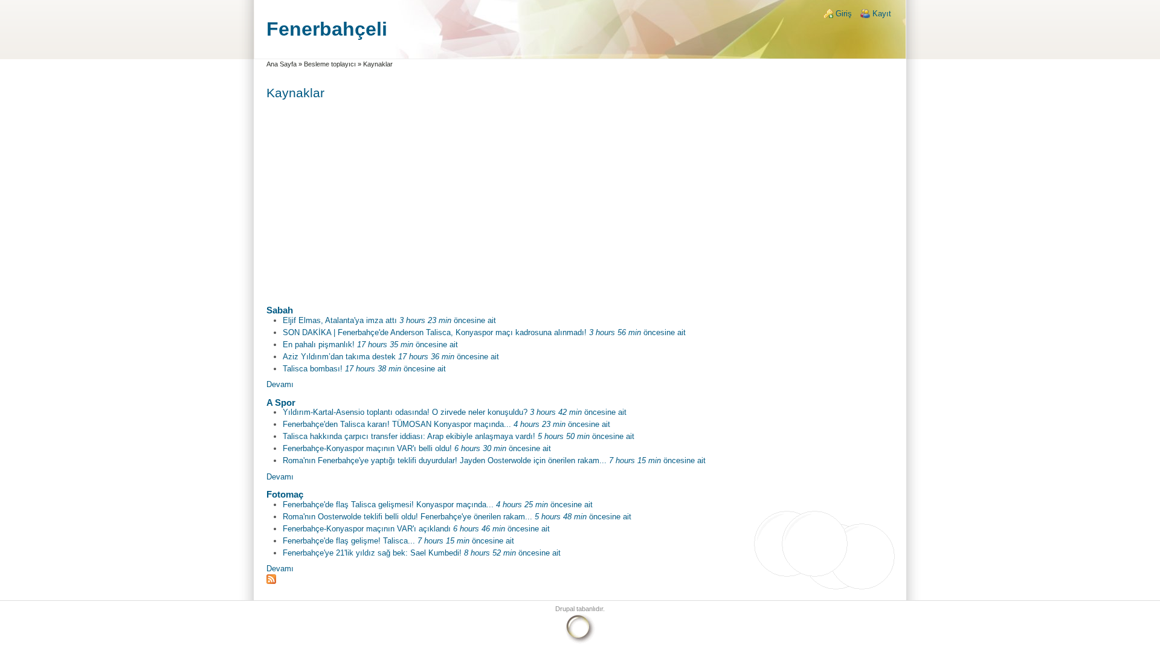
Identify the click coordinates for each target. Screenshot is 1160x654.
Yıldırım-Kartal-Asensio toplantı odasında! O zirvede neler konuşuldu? (405, 412)
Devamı (280, 384)
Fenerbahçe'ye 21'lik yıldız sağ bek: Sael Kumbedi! (372, 552)
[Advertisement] (580, 197)
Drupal (565, 608)
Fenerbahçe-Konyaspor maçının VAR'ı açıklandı (367, 528)
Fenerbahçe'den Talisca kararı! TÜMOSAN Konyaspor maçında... (397, 424)
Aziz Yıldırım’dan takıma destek (339, 356)
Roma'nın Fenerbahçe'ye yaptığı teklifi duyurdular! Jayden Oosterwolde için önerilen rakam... (445, 460)
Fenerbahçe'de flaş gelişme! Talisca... (349, 540)
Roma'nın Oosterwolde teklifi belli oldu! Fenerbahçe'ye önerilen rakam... (407, 516)
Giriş (844, 13)
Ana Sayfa (281, 64)
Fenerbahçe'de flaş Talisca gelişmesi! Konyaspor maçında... (388, 504)
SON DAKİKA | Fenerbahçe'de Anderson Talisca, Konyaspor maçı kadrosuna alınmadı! (435, 332)
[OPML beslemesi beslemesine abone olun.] (580, 579)
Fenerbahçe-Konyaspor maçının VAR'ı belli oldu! (367, 448)
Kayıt (881, 13)
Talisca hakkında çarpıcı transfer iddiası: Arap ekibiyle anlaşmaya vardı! (409, 436)
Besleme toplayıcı (330, 64)
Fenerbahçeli (326, 29)
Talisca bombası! (313, 368)
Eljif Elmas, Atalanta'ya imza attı (340, 320)
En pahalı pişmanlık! (319, 344)
